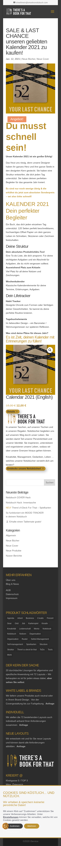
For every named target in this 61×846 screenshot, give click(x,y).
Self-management (15, 644)
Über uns (10, 580)
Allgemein (11, 535)
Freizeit (50, 618)
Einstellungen (11, 817)
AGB (8, 590)
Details (11, 411)
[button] (50, 350)
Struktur (10, 649)
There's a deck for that (27, 649)
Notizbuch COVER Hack (18, 497)
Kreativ (45, 623)
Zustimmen (15, 826)
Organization (13, 639)
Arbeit (20, 618)
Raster (25, 639)
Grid (17, 623)
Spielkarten (31, 644)
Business (30, 618)
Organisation (35, 634)
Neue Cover (43, 59)
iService (34, 841)
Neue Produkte (13, 550)
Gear (9, 623)
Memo (36, 629)
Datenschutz (12, 594)
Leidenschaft (25, 629)
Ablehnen (31, 826)
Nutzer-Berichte (14, 555)
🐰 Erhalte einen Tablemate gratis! (23, 521)
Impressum (11, 598)
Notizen (22, 634)
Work (9, 655)
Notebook (47, 629)
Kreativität (11, 629)
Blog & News (12, 584)
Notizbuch (11, 634)
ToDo (42, 649)
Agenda (10, 618)
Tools (50, 649)
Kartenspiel (33, 623)
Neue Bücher (28, 59)
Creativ (40, 618)
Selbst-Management (40, 639)
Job (23, 623)
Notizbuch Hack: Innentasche (21, 502)
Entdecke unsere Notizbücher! (24, 468)
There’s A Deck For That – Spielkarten (28, 507)
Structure (43, 644)
